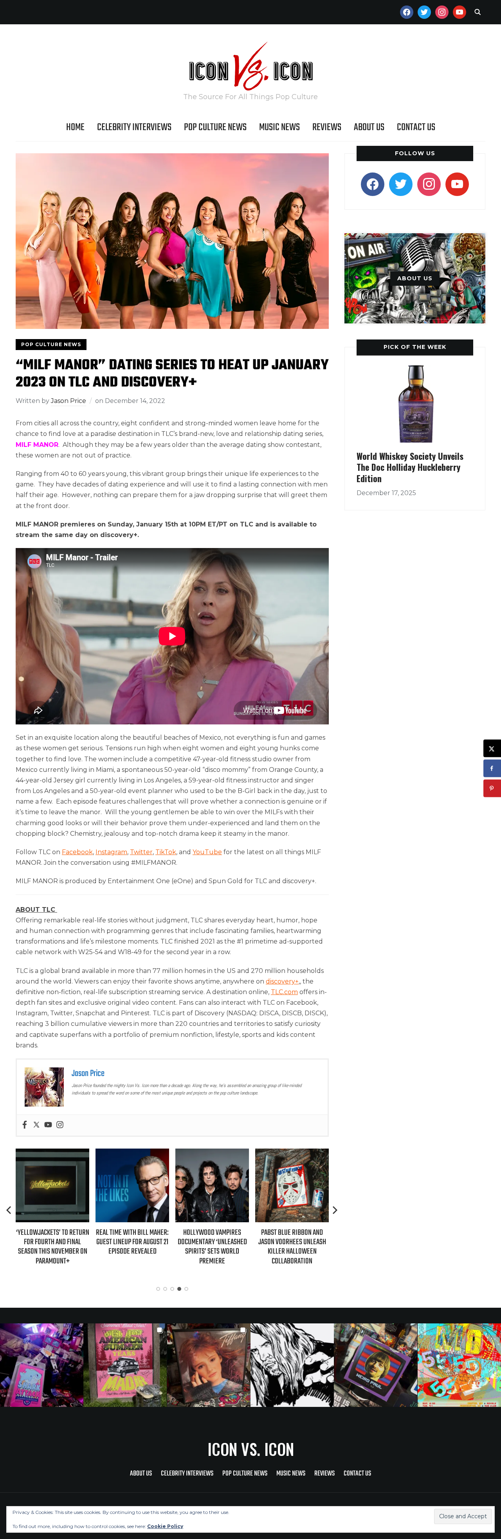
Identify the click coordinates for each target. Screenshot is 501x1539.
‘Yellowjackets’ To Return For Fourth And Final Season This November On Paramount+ (52, 1247)
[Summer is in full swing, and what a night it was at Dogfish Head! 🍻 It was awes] (125, 1365)
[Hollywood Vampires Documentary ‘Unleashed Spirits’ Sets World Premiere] (212, 1154)
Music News (279, 127)
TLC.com (284, 992)
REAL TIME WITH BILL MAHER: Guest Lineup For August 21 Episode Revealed (132, 1242)
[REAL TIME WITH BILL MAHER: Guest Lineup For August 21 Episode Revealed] (132, 1154)
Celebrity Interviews (134, 127)
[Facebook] (25, 1125)
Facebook (77, 852)
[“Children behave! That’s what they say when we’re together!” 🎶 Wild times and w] (208, 1365)
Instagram (111, 852)
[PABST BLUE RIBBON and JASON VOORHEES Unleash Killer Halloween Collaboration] (292, 1154)
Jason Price (68, 401)
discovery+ (282, 981)
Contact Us (416, 127)
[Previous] (9, 1210)
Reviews (326, 127)
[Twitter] (36, 1125)
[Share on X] (492, 748)
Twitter (141, 852)
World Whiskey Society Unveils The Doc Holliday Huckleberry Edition (410, 467)
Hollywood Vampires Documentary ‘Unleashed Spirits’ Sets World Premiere (212, 1247)
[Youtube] (48, 1125)
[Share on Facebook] (492, 768)
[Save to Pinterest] (492, 788)
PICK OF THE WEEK (415, 346)
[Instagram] (60, 1125)
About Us (369, 127)
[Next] (335, 1210)
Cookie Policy (165, 1526)
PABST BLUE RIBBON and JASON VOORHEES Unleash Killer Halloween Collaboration (292, 1247)
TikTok (165, 852)
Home (75, 127)
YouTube (207, 852)
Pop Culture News (215, 127)
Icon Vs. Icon (250, 1449)
